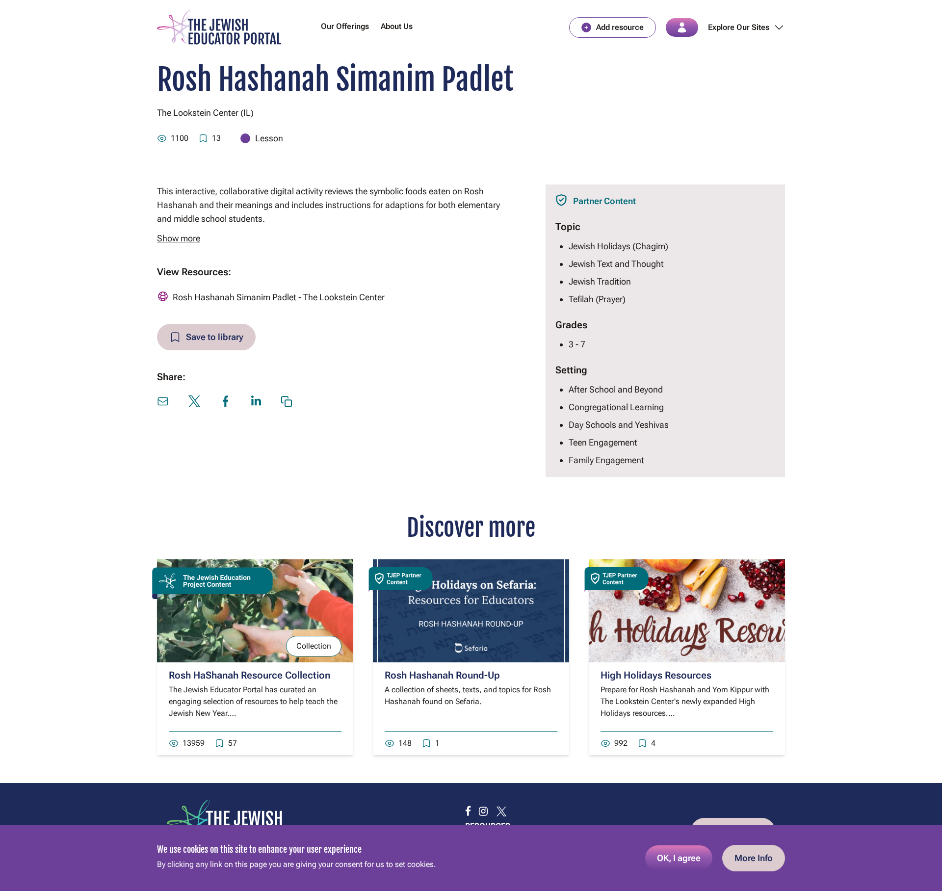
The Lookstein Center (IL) (205, 112)
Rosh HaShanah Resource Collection (249, 675)
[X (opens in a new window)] (194, 401)
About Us (397, 26)
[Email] (163, 401)
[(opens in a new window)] (468, 811)
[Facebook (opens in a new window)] (226, 401)
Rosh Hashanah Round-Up (442, 675)
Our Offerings (345, 26)
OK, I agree (679, 858)
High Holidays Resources (656, 675)
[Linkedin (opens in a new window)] (256, 400)
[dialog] (471, 858)
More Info (753, 858)
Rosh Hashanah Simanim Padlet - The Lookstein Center (279, 297)
